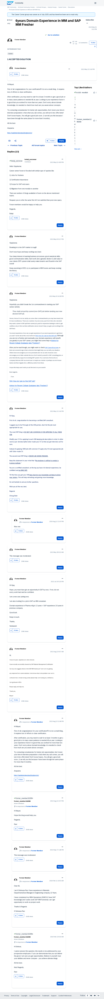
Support (54, 995)
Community (19, 3)
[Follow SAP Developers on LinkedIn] (98, 995)
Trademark (45, 995)
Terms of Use (15, 995)
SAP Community (11, 7)
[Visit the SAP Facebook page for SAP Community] (87, 995)
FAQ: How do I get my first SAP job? (46, 335)
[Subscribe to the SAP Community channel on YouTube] (95, 995)
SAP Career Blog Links (52, 347)
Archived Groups (41, 7)
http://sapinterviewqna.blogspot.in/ (19, 133)
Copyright (24, 995)
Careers (10, 53)
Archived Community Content (26, 7)
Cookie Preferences (65, 995)
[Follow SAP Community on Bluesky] (91, 995)
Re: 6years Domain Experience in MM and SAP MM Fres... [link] (24, 9)
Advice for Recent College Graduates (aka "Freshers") (28, 385)
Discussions (71, 7)
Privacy (6, 995)
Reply (60, 225)
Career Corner (62, 7)
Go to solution (53, 35)
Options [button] (87, 23)
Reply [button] (61, 141)
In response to (32, 522)
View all (77, 149)
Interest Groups (52, 7)
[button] (95, 46)
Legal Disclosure (34, 995)
